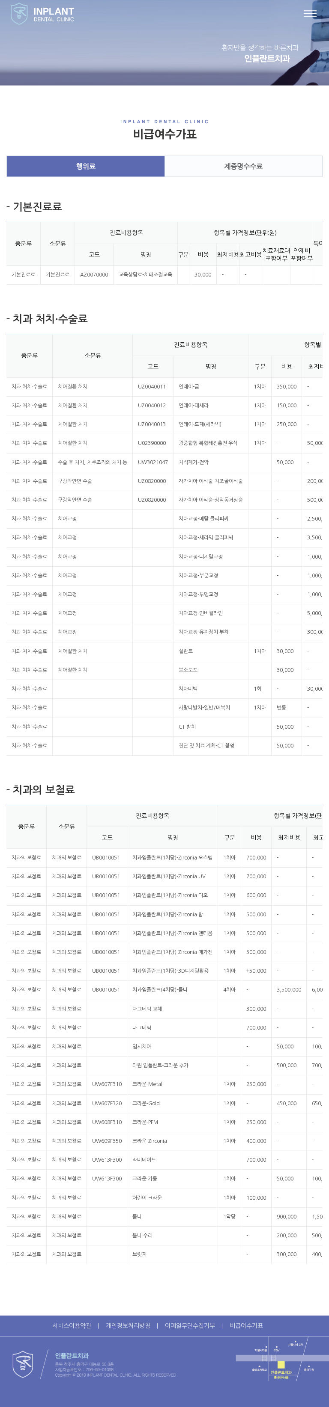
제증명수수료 (243, 166)
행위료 (86, 166)
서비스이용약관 (71, 1326)
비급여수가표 (246, 1326)
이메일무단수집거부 (190, 1326)
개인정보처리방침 (128, 1326)
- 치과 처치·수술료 (47, 319)
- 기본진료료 (34, 207)
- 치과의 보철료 (40, 790)
